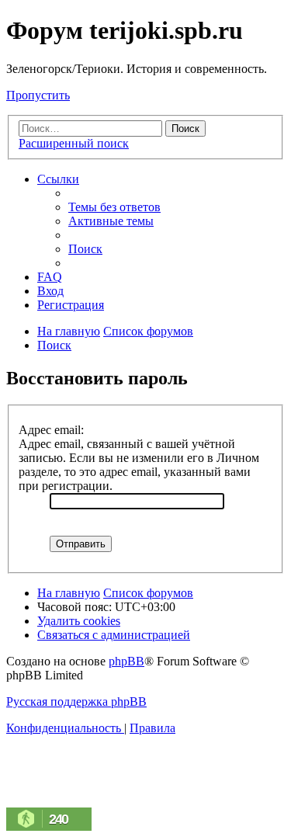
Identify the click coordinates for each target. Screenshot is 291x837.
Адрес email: (51, 429)
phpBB (126, 661)
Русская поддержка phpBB (76, 701)
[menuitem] (114, 207)
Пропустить (38, 95)
